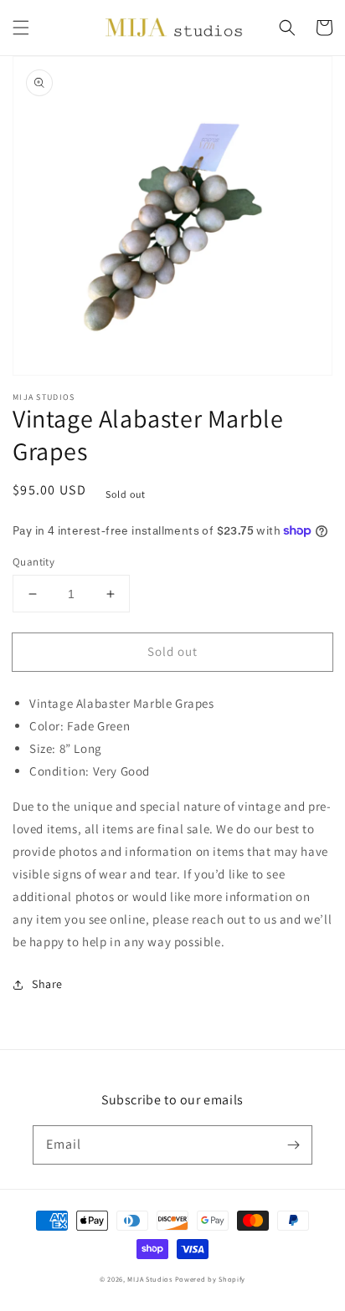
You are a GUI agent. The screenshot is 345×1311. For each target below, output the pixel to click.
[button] (21, 27)
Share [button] (47, 983)
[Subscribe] (293, 1144)
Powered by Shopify (210, 1278)
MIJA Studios (149, 1278)
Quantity (33, 562)
